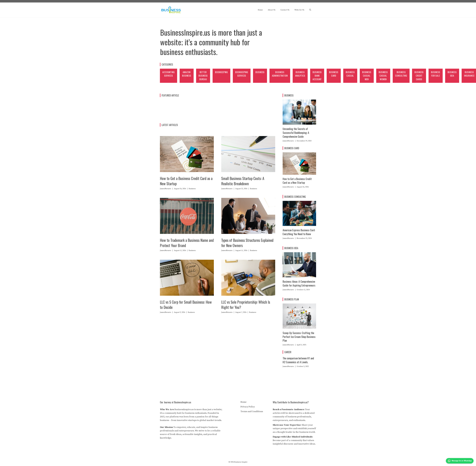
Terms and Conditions (251, 411)
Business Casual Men (366, 76)
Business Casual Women (383, 76)
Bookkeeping (221, 72)
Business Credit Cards (419, 76)
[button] (310, 10)
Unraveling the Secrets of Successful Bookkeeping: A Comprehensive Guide (296, 132)
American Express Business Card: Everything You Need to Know (299, 232)
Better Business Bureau (203, 76)
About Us (271, 10)
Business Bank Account (317, 76)
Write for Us (299, 10)
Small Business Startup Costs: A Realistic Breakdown (242, 181)
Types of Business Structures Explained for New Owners (247, 242)
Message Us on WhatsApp (462, 461)
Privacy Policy (247, 406)
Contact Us (284, 10)
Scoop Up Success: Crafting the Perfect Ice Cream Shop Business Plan (299, 336)
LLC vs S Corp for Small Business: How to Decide (186, 304)
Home (260, 10)
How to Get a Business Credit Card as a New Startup (186, 181)
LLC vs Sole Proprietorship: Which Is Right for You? (245, 304)
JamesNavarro (165, 189)
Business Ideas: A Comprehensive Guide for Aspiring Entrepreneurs (299, 283)
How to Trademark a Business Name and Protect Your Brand (187, 242)
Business (260, 72)
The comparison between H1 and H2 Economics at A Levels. (298, 360)
